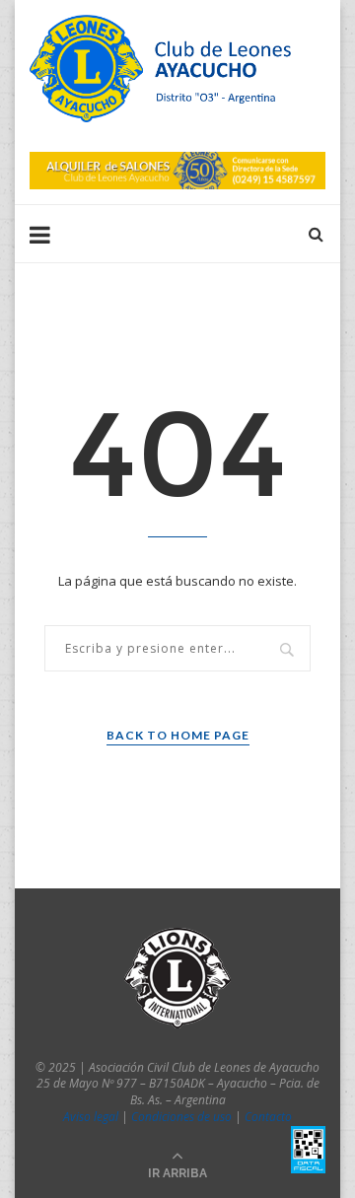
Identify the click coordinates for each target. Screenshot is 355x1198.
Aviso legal (90, 1116)
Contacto (268, 1116)
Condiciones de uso (181, 1116)
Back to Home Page (177, 735)
